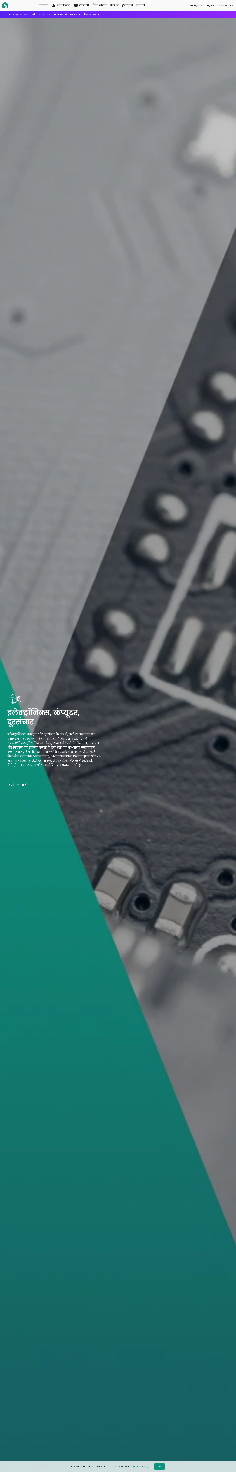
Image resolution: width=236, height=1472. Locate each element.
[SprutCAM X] (6, 5)
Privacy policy (140, 1466)
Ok (159, 1466)
